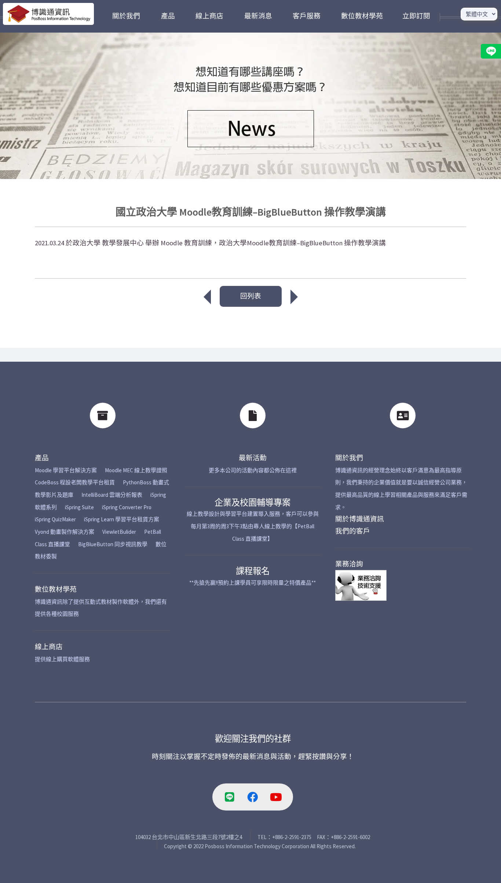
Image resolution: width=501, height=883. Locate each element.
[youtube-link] (275, 797)
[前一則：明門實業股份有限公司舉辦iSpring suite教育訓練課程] (203, 297)
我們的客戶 (352, 531)
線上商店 (49, 646)
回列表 (250, 296)
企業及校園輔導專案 (252, 502)
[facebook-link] (252, 797)
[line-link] (229, 797)
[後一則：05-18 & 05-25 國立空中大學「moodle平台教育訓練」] (297, 297)
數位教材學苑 (56, 589)
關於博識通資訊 (359, 519)
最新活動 (253, 458)
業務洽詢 (349, 564)
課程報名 (253, 571)
